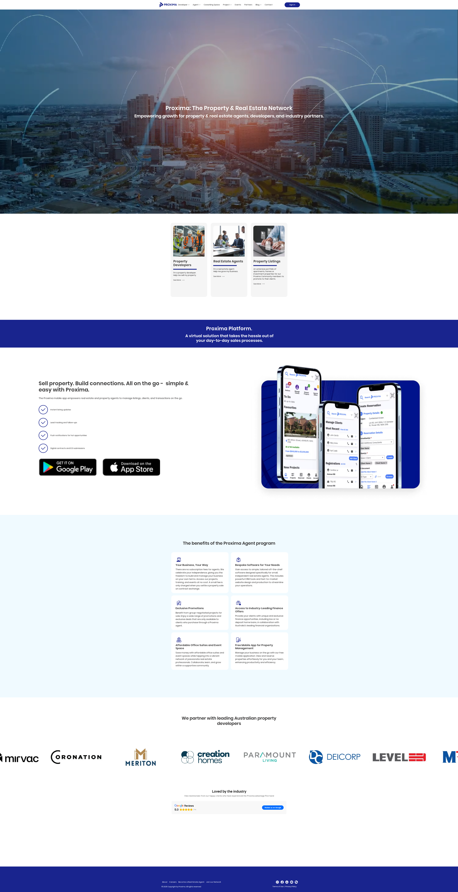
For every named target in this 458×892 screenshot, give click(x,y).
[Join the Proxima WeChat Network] (296, 882)
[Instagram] (277, 882)
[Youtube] (291, 882)
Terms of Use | (278, 886)
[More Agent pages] (199, 4)
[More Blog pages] (260, 4)
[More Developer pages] (188, 4)
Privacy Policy (291, 886)
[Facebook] (282, 882)
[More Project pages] (231, 4)
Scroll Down (229, 188)
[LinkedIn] (286, 882)
